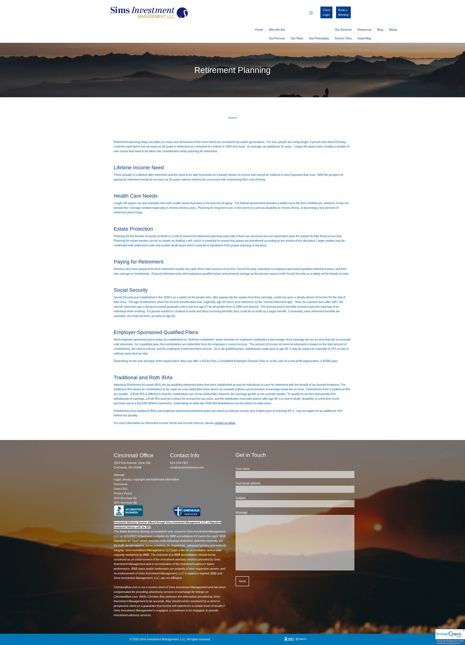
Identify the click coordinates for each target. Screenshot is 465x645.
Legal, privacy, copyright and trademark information (146, 479)
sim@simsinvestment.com (187, 467)
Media (393, 29)
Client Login (326, 12)
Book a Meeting (343, 12)
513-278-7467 (179, 462)
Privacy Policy (123, 493)
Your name (256, 468)
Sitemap (119, 474)
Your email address (262, 483)
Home (259, 29)
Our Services (343, 29)
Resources (364, 29)
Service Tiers (343, 38)
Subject (254, 497)
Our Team (297, 38)
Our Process (277, 38)
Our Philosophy (319, 38)
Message (255, 512)
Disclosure (121, 484)
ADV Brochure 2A (125, 498)
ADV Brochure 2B (125, 502)
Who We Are (277, 29)
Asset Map (364, 38)
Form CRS (121, 488)
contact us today (225, 423)
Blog (380, 29)
